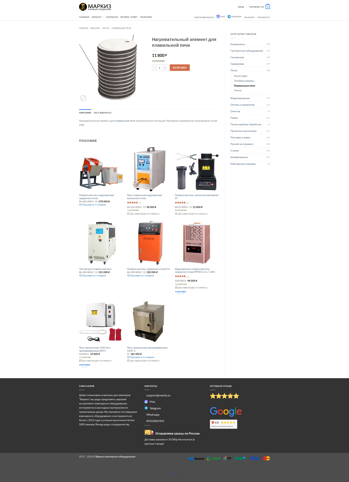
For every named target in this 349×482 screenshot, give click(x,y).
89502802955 (264, 17)
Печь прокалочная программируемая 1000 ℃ (147, 349)
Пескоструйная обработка (245, 124)
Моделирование (240, 98)
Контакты (112, 17)
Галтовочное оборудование (246, 50)
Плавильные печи (121, 28)
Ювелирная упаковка (243, 163)
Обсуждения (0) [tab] (102, 112)
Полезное (146, 17)
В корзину (180, 67)
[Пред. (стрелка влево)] (3, 479)
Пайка (234, 117)
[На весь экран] (12, 468)
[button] (259, 6)
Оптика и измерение (242, 104)
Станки (234, 150)
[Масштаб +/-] (3, 468)
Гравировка (237, 63)
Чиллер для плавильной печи (95, 268)
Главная (84, 17)
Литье (106, 28)
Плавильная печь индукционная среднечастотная (96, 197)
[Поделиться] (21, 468)
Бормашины (237, 44)
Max (222, 16)
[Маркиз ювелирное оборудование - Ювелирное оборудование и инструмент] (95, 7)
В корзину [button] (180, 292)
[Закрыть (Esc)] (30, 468)
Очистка (235, 111)
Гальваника (237, 57)
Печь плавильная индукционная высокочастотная (144, 197)
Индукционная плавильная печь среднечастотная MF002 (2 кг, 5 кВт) (195, 270)
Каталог (96, 17)
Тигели (237, 90)
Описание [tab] (85, 112)
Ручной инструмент (241, 143)
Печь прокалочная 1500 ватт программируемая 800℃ (95, 349)
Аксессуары (240, 75)
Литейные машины (244, 80)
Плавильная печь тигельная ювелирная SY (196, 197)
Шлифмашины (239, 157)
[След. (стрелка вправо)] (12, 479)
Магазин (95, 28)
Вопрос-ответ (129, 17)
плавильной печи (125, 120)
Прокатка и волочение (243, 130)
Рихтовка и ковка (240, 137)
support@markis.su (204, 17)
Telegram (236, 16)
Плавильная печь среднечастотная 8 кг (148, 268)
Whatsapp (249, 17)
